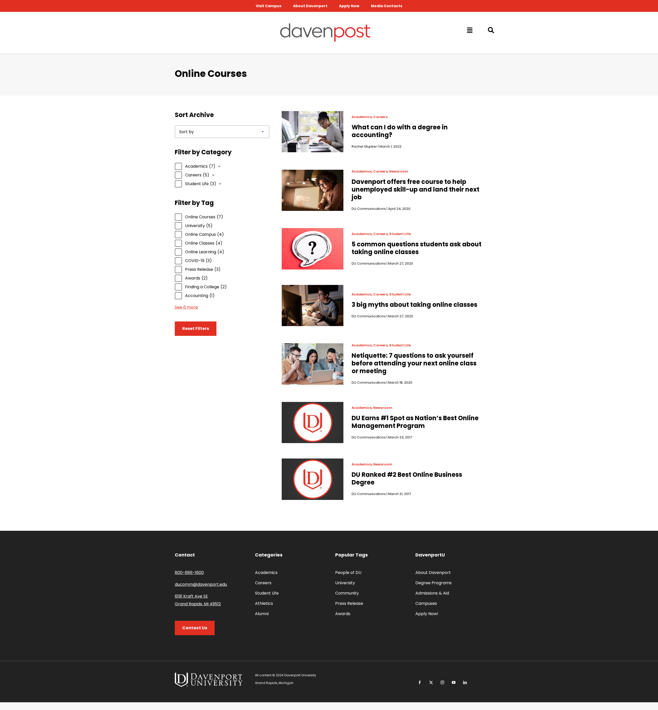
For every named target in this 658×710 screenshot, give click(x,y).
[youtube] (453, 682)
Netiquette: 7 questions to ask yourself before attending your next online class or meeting (414, 363)
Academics (362, 116)
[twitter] (431, 682)
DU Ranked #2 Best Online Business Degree (407, 478)
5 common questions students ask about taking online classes (416, 248)
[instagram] (442, 682)
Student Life (400, 233)
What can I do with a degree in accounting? (400, 131)
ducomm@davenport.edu (201, 584)
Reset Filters (195, 328)
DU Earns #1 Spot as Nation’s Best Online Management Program (415, 422)
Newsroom (398, 171)
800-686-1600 (189, 573)
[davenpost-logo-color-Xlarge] (325, 25)
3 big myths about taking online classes (414, 304)
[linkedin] (465, 682)
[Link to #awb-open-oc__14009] (469, 30)
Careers (380, 116)
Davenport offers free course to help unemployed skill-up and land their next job (415, 189)
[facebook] (419, 682)
